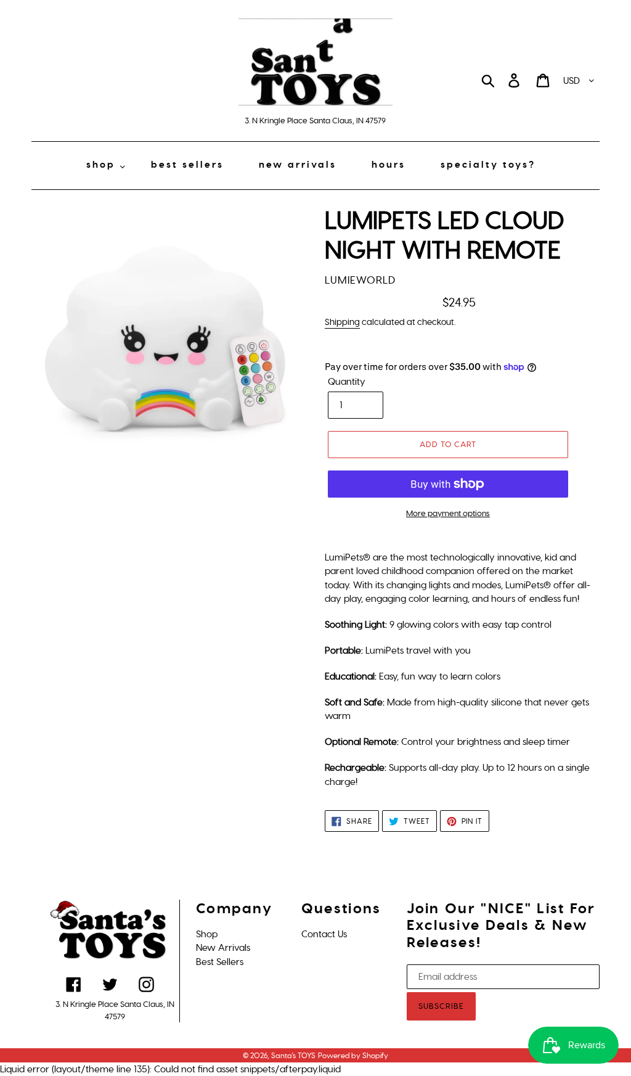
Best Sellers (219, 961)
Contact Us (324, 934)
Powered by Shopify (353, 1055)
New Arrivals (223, 947)
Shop (207, 934)
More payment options (448, 513)
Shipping (342, 322)
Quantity (346, 381)
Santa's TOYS (293, 1055)
